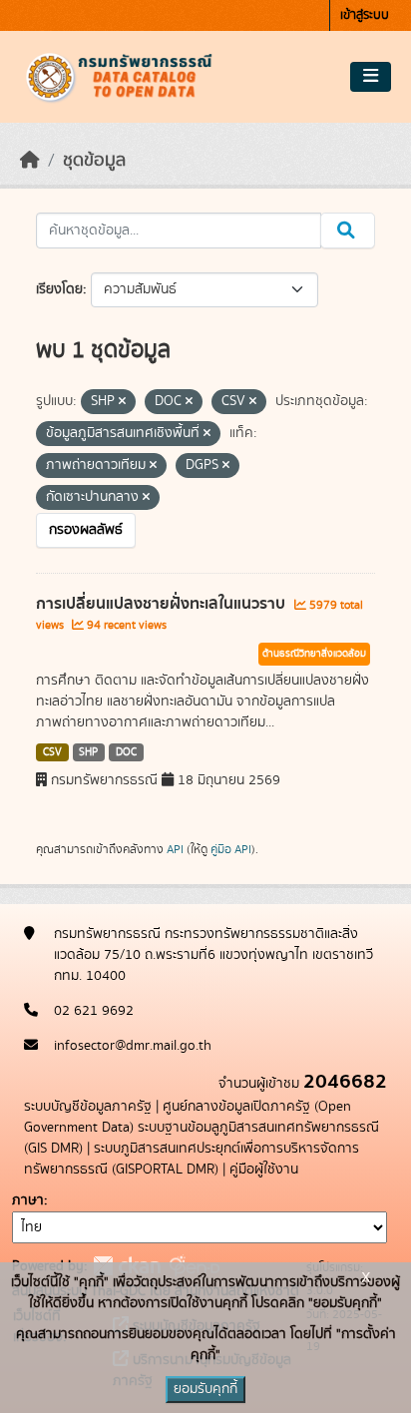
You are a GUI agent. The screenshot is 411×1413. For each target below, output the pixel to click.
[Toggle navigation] (370, 77)
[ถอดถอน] (122, 402)
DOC (126, 752)
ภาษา (28, 1200)
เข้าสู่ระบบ (364, 15)
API (175, 849)
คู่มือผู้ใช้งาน (263, 1169)
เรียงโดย (59, 289)
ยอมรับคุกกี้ (205, 1389)
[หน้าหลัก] (30, 161)
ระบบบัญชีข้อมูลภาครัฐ (88, 1107)
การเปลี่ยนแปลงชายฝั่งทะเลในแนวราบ (162, 604)
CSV (52, 752)
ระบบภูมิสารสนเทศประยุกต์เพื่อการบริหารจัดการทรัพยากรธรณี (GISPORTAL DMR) (191, 1159)
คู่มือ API (230, 849)
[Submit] (347, 230)
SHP (88, 752)
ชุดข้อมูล (94, 161)
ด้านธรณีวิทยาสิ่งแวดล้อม (314, 654)
